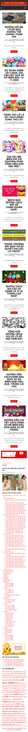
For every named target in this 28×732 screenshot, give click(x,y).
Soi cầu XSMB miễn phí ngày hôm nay (11, 719)
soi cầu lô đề (15, 713)
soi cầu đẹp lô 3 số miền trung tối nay (14, 565)
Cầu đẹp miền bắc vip (9, 498)
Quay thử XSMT (9, 638)
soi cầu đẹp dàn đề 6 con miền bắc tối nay (15, 517)
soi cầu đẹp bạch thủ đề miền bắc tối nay (15, 509)
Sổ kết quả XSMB (9, 583)
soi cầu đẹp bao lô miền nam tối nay (13, 538)
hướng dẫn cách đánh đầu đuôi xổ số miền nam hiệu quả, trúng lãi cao (14, 380)
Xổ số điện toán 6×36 (10, 599)
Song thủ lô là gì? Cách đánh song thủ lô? (14, 117)
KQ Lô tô (6, 628)
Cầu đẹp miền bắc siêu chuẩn (11, 514)
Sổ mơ (5, 641)
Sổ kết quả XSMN (9, 584)
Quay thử (6, 634)
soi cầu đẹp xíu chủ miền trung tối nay (14, 558)
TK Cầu (5, 604)
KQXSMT (6, 578)
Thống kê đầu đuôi (9, 613)
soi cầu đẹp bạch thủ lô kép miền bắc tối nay (15, 510)
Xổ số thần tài (8, 602)
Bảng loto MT (8, 632)
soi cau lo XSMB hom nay (12, 700)
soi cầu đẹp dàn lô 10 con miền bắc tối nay (15, 526)
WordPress (17, 728)
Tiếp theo (12, 455)
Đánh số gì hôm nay (8, 570)
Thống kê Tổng (8, 623)
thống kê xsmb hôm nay (19, 722)
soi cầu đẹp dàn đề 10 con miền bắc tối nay (15, 520)
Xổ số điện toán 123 (10, 601)
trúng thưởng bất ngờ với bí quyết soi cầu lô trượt (14, 247)
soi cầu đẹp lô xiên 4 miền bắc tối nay (14, 532)
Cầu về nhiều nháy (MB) (11, 610)
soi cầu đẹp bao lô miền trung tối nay (14, 559)
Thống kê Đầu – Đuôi (10, 622)
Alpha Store (9, 730)
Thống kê (7, 596)
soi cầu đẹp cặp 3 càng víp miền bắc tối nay (15, 513)
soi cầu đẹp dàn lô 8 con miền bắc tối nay (15, 525)
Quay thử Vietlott (9, 639)
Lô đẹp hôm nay (19, 690)
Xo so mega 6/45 (9, 590)
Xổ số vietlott (8, 589)
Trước (4, 453)
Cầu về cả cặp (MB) (10, 608)
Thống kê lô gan (9, 614)
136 (14, 453)
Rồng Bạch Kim (19, 692)
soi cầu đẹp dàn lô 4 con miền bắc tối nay (15, 522)
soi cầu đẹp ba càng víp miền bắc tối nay (15, 507)
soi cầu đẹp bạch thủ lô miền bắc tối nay (14, 512)
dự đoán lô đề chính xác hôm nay (14, 685)
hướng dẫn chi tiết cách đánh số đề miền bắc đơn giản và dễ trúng (14, 424)
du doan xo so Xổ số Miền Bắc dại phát (14, 677)
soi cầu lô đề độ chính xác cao (12, 717)
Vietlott (5, 587)
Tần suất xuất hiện (9, 625)
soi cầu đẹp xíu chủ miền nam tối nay (14, 535)
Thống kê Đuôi (8, 620)
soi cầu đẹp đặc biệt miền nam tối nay (14, 541)
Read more (14, 51)
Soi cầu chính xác (8, 573)
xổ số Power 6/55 (9, 592)
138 (21, 453)
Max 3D (7, 593)
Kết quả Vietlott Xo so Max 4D (12, 595)
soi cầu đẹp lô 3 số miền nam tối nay (14, 543)
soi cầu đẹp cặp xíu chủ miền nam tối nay (15, 540)
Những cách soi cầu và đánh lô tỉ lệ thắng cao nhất (14, 291)
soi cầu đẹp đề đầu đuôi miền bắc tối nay (15, 528)
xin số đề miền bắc (18, 724)
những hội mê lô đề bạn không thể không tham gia (14, 31)
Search (4, 465)
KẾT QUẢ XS (7, 574)
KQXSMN (6, 577)
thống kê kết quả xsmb (19, 720)
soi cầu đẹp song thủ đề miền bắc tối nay (15, 506)
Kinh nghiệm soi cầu (8, 571)
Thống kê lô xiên (9, 616)
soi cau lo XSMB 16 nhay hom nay (13, 695)
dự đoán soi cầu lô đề (12, 687)
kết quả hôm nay (8, 580)
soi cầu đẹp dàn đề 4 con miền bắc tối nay (15, 516)
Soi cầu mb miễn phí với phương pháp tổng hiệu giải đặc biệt (14, 161)
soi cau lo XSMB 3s (13, 694)
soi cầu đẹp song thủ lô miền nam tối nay (15, 537)
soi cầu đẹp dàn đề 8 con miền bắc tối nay (15, 519)
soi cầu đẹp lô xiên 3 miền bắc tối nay (14, 531)
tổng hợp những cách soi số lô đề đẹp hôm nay (14, 335)
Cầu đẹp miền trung (8, 552)
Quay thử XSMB (9, 635)
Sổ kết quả (6, 581)
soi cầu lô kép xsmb (14, 708)
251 (7, 455)
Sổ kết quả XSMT (9, 586)
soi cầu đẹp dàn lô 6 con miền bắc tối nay (15, 523)
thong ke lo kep (9, 720)
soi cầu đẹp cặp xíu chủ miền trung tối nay (15, 561)
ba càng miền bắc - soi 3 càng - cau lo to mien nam (16, 83)
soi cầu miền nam (21, 717)
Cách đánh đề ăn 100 (14, 675)
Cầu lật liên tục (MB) (10, 607)
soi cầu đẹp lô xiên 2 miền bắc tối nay (14, 529)
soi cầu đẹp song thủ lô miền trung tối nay (15, 556)
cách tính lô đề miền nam (8, 671)
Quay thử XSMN (9, 637)
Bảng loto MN (8, 631)
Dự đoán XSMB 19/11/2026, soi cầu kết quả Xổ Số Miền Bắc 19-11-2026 (14, 75)
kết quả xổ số (8, 690)
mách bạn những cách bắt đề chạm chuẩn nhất (14, 204)
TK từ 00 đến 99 (9, 626)
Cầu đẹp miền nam (8, 534)
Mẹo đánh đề (10, 692)
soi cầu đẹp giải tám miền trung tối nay (14, 564)
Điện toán (6, 598)
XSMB (5, 575)
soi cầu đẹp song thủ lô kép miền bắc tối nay (15, 504)
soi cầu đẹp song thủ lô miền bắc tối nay (14, 503)
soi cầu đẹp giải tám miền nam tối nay (14, 544)
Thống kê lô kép (9, 617)
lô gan (13, 690)
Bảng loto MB (8, 629)
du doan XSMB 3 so (13, 681)
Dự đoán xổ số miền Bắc (10, 688)
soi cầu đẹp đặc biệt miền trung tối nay (14, 562)
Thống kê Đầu (8, 619)
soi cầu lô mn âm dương (13, 710)
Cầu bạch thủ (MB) (9, 605)
